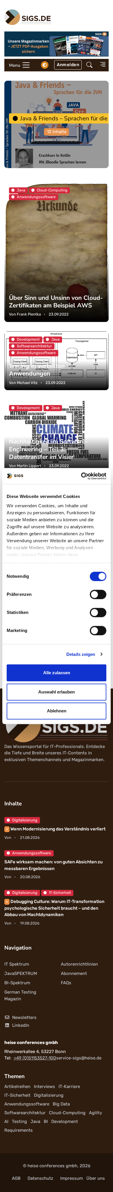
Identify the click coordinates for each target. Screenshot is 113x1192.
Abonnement (74, 973)
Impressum (71, 1178)
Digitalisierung (24, 820)
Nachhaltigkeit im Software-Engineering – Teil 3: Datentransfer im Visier (48, 449)
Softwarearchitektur (24, 1112)
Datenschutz (40, 1178)
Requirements (18, 1130)
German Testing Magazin (20, 995)
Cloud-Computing (67, 1112)
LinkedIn (20, 1025)
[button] (89, 65)
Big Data (61, 1104)
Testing (19, 1121)
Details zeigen (80, 654)
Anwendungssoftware (31, 853)
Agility (95, 1112)
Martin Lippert (29, 466)
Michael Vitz (27, 383)
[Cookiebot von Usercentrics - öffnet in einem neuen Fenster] (81, 476)
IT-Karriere (69, 1086)
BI (46, 1121)
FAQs (66, 982)
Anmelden (68, 64)
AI (6, 1121)
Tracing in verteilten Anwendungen (37, 370)
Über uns (95, 1178)
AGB (16, 1178)
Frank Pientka (29, 314)
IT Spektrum (16, 964)
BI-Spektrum (17, 982)
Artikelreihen (17, 1086)
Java (35, 1121)
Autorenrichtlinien (79, 964)
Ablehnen (56, 710)
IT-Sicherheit (60, 892)
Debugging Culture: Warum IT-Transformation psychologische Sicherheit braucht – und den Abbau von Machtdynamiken (54, 908)
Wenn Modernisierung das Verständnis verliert (55, 829)
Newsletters (24, 1017)
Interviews (44, 1086)
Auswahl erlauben (56, 691)
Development (64, 1121)
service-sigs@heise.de (78, 1058)
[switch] (98, 594)
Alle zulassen (56, 672)
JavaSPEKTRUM (20, 973)
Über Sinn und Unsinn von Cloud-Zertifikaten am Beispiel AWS (56, 301)
